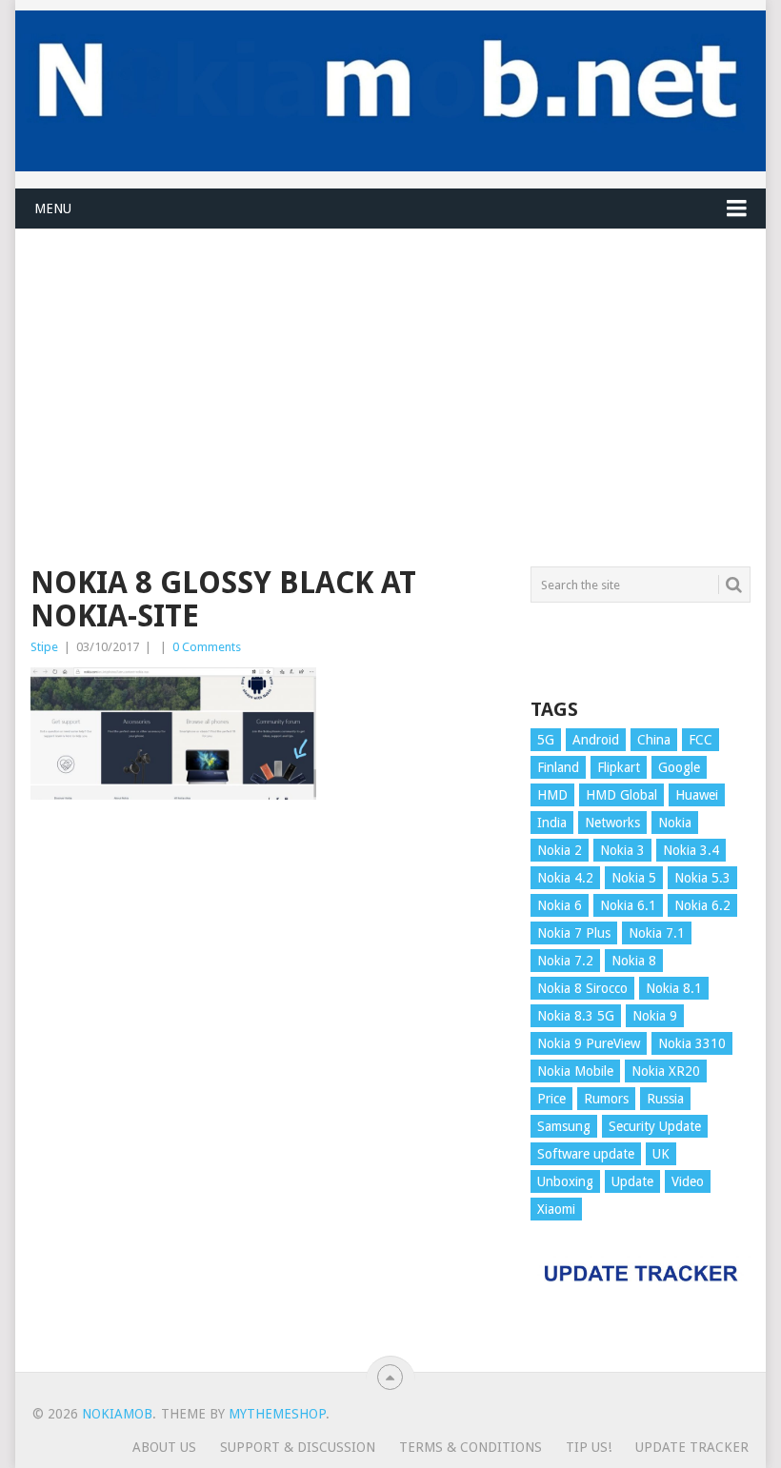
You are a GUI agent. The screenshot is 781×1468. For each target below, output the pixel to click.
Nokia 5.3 (702, 877)
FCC (700, 739)
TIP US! (588, 1447)
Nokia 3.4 (691, 850)
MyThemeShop (277, 1413)
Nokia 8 (633, 960)
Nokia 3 (622, 850)
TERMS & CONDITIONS (470, 1447)
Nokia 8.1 (674, 988)
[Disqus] (268, 1094)
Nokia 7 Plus (574, 933)
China (654, 739)
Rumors (606, 1098)
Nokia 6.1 (628, 905)
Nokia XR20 (665, 1071)
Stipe (44, 647)
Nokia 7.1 (657, 933)
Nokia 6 (559, 905)
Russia (665, 1098)
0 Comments (206, 647)
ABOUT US (164, 1447)
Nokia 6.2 (702, 905)
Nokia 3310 (692, 1043)
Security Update (655, 1126)
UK (661, 1153)
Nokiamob (117, 1413)
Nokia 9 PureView (588, 1043)
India (552, 822)
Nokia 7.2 (565, 960)
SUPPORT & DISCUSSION (297, 1447)
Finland (558, 767)
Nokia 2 (559, 850)
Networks (612, 822)
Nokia (674, 822)
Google (679, 767)
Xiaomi (556, 1209)
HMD (552, 795)
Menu (52, 208)
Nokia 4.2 (565, 877)
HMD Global (621, 795)
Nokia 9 (654, 1015)
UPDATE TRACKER (692, 1447)
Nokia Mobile (575, 1071)
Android (595, 739)
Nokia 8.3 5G (575, 1015)
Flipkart (618, 767)
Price (551, 1098)
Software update (585, 1153)
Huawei (696, 795)
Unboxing (565, 1181)
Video (687, 1181)
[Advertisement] (390, 362)
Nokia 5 (633, 877)
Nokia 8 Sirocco (582, 988)
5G (545, 739)
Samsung (564, 1126)
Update (632, 1181)
